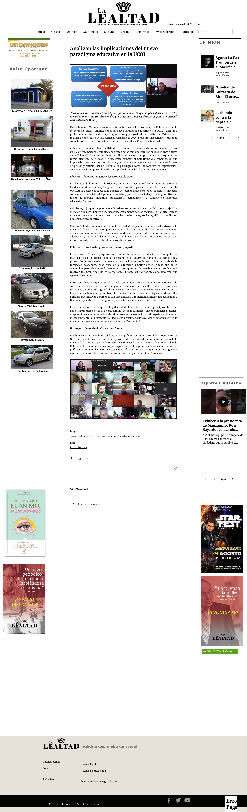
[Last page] (241, 479)
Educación (99, 436)
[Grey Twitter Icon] (178, 800)
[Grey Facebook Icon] (169, 800)
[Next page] (233, 479)
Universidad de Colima (81, 436)
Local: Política (78, 447)
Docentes (111, 436)
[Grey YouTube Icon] (187, 800)
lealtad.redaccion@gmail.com (99, 781)
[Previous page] (214, 479)
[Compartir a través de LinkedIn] (88, 458)
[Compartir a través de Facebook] (71, 458)
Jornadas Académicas (129, 436)
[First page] (206, 479)
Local (73, 442)
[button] (56, 32)
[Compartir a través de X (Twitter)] (79, 458)
